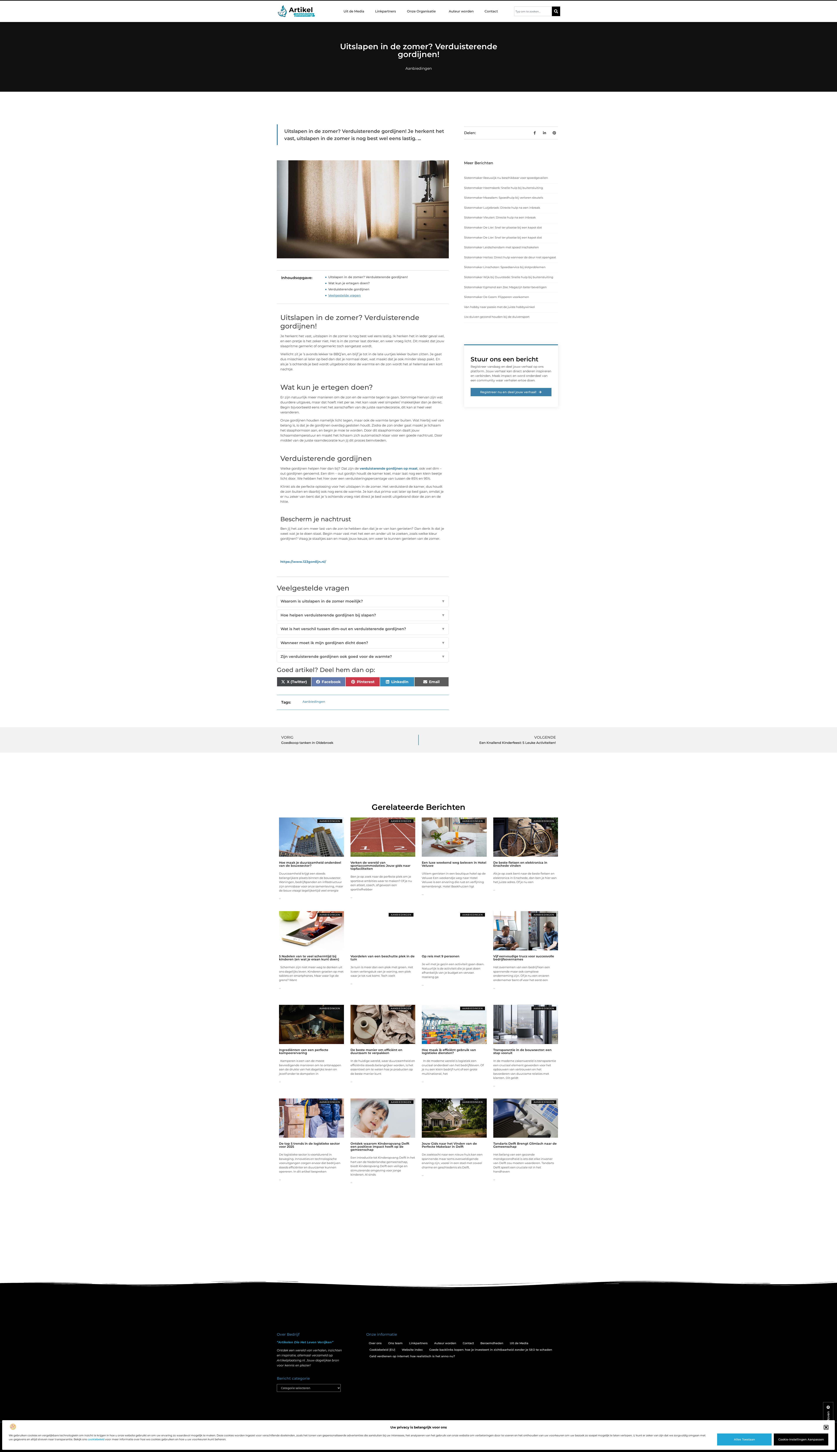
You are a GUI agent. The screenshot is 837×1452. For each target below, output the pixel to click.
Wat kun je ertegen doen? (349, 283)
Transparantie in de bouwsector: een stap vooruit (522, 1051)
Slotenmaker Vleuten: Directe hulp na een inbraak (500, 217)
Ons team (395, 1343)
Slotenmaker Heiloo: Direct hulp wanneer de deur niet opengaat (510, 257)
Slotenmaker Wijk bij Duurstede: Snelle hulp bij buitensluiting (508, 277)
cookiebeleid (96, 1439)
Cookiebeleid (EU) (382, 1349)
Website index (412, 1349)
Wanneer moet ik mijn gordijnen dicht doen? (363, 643)
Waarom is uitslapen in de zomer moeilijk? (363, 601)
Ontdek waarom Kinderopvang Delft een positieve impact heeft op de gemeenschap (379, 1147)
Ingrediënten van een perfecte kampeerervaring (303, 1051)
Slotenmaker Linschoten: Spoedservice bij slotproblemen (505, 267)
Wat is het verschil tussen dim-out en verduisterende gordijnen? (363, 629)
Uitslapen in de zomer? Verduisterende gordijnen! (368, 277)
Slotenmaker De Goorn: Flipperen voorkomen (496, 297)
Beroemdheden (491, 1343)
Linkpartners (385, 11)
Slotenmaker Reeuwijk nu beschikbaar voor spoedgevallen (506, 177)
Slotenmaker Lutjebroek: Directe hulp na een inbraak (502, 207)
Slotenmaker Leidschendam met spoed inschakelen (501, 247)
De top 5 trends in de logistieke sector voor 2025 (309, 1145)
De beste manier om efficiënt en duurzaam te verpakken (376, 1051)
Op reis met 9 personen (440, 956)
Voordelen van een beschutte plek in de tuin (382, 957)
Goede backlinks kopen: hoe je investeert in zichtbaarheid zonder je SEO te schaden (490, 1349)
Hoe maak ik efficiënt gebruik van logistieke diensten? (449, 1051)
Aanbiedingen (418, 68)
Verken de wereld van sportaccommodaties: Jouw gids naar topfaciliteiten (380, 866)
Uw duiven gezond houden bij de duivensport (496, 316)
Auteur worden (461, 11)
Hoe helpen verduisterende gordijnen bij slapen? (363, 615)
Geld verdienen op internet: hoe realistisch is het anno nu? (412, 1356)
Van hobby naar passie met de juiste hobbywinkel (499, 307)
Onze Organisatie (421, 11)
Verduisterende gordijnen (348, 289)
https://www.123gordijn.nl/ (303, 562)
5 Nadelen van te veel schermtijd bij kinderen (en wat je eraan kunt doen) (309, 957)
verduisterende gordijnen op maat (389, 468)
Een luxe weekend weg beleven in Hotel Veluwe (454, 864)
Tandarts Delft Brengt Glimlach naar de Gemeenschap (525, 1145)
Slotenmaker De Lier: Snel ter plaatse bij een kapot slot (503, 227)
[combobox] (533, 11)
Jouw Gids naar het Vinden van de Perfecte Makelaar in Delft (449, 1145)
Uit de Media (354, 11)
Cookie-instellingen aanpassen (801, 1439)
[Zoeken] (556, 11)
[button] (826, 1427)
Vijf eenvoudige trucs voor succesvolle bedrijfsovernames (523, 957)
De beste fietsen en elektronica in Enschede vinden (520, 864)
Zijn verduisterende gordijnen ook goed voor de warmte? (363, 656)
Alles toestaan (744, 1439)
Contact (491, 11)
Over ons (375, 1343)
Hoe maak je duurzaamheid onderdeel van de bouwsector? (310, 864)
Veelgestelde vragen (344, 295)
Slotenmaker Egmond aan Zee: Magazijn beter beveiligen (505, 287)
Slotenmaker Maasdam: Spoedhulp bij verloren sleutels (503, 197)
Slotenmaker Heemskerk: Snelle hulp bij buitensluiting (503, 188)
